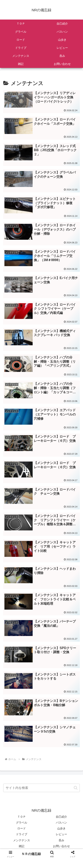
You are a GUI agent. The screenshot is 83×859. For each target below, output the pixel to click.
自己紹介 (61, 816)
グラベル (21, 822)
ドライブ (21, 834)
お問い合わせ (61, 846)
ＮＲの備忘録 (31, 854)
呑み (61, 840)
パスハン (61, 822)
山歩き (61, 828)
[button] (75, 787)
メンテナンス (21, 840)
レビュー (61, 834)
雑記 (21, 846)
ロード (21, 828)
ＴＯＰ (21, 816)
